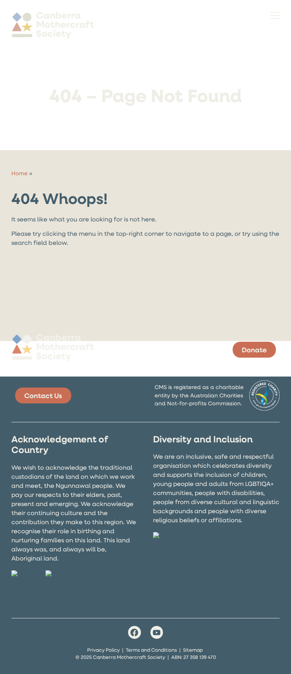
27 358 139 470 (199, 657)
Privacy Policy (103, 650)
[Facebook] (134, 632)
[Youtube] (156, 632)
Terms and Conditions (151, 650)
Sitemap (193, 650)
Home (19, 173)
